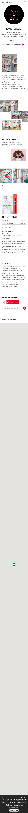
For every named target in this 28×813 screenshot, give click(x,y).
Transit (4, 302)
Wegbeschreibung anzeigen (9, 319)
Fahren (8, 302)
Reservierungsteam (6, 247)
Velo (13, 302)
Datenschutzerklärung (14, 807)
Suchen (24, 308)
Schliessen (12, 810)
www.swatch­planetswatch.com (12, 44)
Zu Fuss (17, 302)
